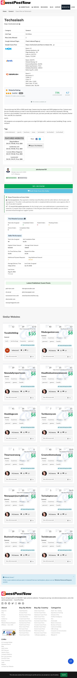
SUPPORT (58, 7)
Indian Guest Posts (39, 610)
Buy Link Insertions (6, 656)
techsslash (41, 132)
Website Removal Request (63, 580)
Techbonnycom (48, 414)
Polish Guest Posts (39, 631)
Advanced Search (6, 644)
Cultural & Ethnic (55, 633)
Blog (2, 646)
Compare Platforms (6, 654)
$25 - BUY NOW (39, 186)
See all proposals (11, 356)
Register (66, 7)
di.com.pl (8, 292)
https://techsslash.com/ (11, 24)
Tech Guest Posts (24, 633)
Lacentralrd (14, 158)
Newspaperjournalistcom (16, 496)
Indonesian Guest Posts (40, 614)
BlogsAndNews (14, 142)
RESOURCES (44, 7)
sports (19, 132)
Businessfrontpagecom (15, 537)
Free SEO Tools (5, 658)
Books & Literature (56, 622)
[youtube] (19, 603)
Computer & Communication (58, 631)
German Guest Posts (40, 612)
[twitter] (12, 603)
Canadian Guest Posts (40, 625)
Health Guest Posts (24, 625)
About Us (3, 610)
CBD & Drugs (54, 629)
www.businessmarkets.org (30, 295)
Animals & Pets (55, 614)
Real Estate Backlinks (25, 631)
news (33, 132)
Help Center (4, 648)
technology (14, 341)
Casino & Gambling (56, 627)
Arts (52, 618)
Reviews (3, 621)
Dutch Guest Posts (39, 622)
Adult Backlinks (23, 610)
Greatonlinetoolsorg (51, 455)
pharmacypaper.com (28, 292)
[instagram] (16, 603)
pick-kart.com (10, 288)
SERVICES (36, 7)
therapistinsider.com (28, 288)
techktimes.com (14, 147)
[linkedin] (2, 603)
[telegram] (9, 603)
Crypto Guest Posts (24, 618)
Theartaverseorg (12, 455)
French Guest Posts (39, 618)
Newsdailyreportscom (14, 373)
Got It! (64, 675)
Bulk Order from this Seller (39, 191)
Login (73, 7)
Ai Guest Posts (23, 612)
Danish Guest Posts (39, 629)
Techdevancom (48, 537)
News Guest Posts (24, 627)
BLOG (51, 7)
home (44, 338)
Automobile (54, 621)
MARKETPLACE (25, 7)
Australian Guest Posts (40, 621)
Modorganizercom (50, 332)
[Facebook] (37, 139)
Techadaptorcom (49, 496)
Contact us (4, 618)
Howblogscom (11, 414)
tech (6, 341)
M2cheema (52, 350)
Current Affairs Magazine (14, 153)
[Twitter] (40, 139)
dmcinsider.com (10, 299)
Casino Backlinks (23, 616)
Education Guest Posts (25, 621)
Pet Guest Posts (23, 629)
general (44, 341)
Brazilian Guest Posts (40, 627)
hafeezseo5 (15, 350)
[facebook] (6, 603)
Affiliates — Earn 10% (7, 625)
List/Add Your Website (7, 666)
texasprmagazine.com (12, 302)
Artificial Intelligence (56, 616)
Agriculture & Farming (57, 612)
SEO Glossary (5, 650)
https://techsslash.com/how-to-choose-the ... (39, 45)
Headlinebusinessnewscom (54, 373)
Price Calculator (5, 660)
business (26, 132)
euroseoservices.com (12, 295)
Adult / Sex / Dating (56, 610)
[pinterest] (23, 603)
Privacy (3, 614)
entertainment (10, 132)
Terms (3, 616)
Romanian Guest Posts (40, 633)
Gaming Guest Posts (24, 622)
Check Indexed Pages (32, 41)
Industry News (5, 652)
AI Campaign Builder (6, 642)
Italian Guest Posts (39, 616)
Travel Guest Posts (24, 635)
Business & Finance (56, 625)
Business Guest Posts (25, 614)
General (11, 11)
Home (4, 11)
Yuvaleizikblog (11, 333)
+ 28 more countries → (40, 635)
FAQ (2, 612)
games (52, 341)
